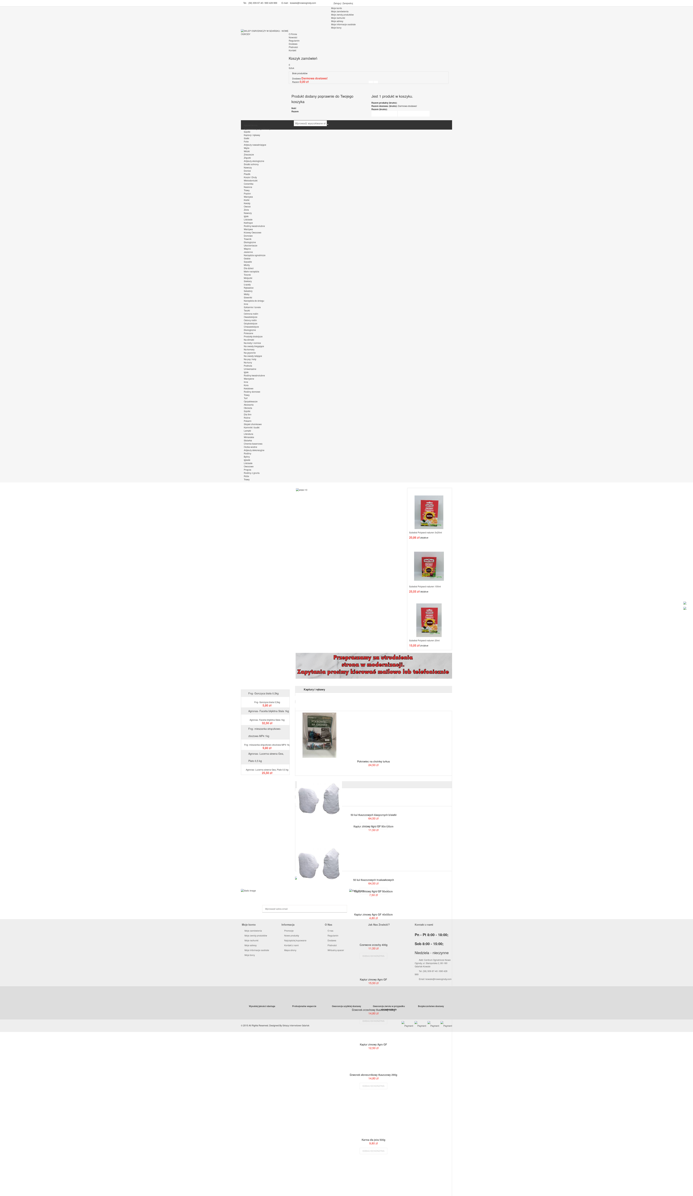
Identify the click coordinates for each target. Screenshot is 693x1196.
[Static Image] (292, 890)
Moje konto (336, 8)
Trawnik (247, 238)
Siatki (246, 138)
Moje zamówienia (253, 930)
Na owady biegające (254, 346)
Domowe (248, 235)
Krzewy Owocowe (252, 232)
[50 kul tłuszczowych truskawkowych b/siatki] (373, 874)
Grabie (247, 258)
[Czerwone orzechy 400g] (373, 939)
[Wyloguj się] (371, 82)
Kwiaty (247, 203)
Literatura (248, 433)
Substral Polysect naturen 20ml (424, 640)
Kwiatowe (248, 388)
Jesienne (248, 251)
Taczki (247, 310)
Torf (245, 398)
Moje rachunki (251, 940)
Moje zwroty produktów (255, 935)
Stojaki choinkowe (253, 424)
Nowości (293, 37)
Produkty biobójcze (253, 336)
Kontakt (292, 50)
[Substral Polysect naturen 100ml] (429, 563)
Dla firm (247, 414)
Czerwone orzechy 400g (373, 945)
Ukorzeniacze (250, 245)
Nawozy (248, 167)
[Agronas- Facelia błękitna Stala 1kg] (265, 716)
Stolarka (248, 440)
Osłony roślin (250, 320)
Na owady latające (253, 355)
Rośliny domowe (252, 391)
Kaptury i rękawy (252, 134)
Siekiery (248, 281)
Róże (246, 476)
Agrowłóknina (251, 125)
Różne (247, 417)
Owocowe (249, 466)
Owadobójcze (250, 316)
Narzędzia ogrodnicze (254, 255)
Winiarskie (249, 437)
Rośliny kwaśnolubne (254, 225)
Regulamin (294, 40)
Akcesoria (249, 404)
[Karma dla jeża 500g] (373, 1134)
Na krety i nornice (252, 342)
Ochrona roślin (251, 313)
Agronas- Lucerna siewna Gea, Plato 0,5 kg (267, 769)
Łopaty (247, 284)
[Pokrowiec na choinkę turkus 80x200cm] (373, 735)
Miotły (247, 264)
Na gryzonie (250, 352)
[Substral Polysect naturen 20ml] (429, 617)
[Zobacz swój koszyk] (376, 82)
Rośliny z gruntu (252, 472)
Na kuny (248, 362)
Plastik (247, 173)
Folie (246, 141)
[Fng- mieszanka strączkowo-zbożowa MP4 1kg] (265, 741)
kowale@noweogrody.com (303, 2)
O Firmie (293, 34)
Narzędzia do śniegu (254, 300)
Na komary (249, 349)
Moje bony (249, 954)
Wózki (247, 151)
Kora (246, 385)
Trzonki (247, 274)
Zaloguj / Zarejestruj (343, 3)
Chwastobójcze (251, 326)
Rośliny (247, 453)
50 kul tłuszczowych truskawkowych (373, 880)
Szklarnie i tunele (252, 307)
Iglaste (247, 459)
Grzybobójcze (250, 323)
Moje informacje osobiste (256, 950)
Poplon (247, 193)
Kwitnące (248, 222)
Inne (246, 303)
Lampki (247, 430)
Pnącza (247, 469)
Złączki (247, 157)
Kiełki (246, 199)
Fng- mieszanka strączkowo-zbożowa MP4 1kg (267, 744)
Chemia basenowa (253, 443)
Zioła (246, 209)
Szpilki (247, 131)
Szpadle (248, 261)
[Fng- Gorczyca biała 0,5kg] (265, 699)
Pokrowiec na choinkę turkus (373, 761)
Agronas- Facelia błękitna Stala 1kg (268, 711)
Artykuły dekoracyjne (254, 450)
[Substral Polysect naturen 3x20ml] (429, 509)
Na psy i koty (250, 359)
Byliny (247, 456)
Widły (246, 294)
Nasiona (248, 186)
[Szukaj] (327, 124)
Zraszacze (249, 154)
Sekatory (248, 290)
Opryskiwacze (251, 401)
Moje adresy (250, 945)
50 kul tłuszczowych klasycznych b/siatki (373, 815)
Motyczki (248, 277)
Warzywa (248, 196)
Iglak (246, 216)
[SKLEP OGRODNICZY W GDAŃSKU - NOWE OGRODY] (265, 32)
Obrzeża (248, 407)
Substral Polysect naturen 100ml (425, 586)
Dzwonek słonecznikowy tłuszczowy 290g (373, 1075)
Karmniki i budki (252, 427)
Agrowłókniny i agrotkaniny (257, 128)
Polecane (248, 333)
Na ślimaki (249, 339)
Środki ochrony (251, 164)
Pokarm (247, 420)
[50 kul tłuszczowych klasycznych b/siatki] (373, 809)
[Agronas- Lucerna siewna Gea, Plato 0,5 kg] (265, 766)
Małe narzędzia (251, 271)
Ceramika (248, 183)
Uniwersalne (250, 368)
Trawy (247, 190)
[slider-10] (301, 489)
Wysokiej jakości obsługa (262, 1006)
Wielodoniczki (251, 180)
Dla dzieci (249, 268)
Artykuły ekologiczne (254, 160)
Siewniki (248, 297)
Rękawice (249, 287)
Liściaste (248, 219)
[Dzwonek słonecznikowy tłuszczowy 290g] (373, 1069)
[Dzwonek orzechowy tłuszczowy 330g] (373, 1004)
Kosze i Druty (250, 177)
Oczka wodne (250, 446)
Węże (246, 147)
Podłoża (248, 365)
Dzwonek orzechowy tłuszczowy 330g (373, 1010)
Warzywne (249, 378)
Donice (247, 170)
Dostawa (293, 43)
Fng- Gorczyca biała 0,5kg (263, 693)
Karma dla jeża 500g (373, 1139)
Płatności (293, 47)
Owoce (247, 206)
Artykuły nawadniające (255, 144)
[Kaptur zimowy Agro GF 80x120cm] (373, 800)
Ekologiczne (250, 242)
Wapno (247, 248)
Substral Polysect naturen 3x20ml (425, 532)
